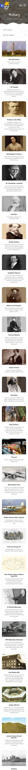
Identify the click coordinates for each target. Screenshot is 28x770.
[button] (2, 6)
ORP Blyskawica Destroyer (14, 639)
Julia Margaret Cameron (14, 154)
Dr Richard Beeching (14, 607)
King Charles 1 (14, 424)
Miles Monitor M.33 (14, 484)
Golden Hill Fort (14, 705)
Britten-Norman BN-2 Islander (14, 517)
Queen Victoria (14, 367)
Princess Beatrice (14, 334)
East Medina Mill (14, 672)
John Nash (14, 395)
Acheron (14, 768)
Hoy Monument (14, 59)
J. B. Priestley (14, 87)
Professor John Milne (14, 119)
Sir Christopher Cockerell (14, 183)
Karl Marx (14, 214)
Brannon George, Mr (14, 546)
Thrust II (14, 457)
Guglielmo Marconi (14, 272)
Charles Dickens (14, 241)
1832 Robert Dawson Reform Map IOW (14, 575)
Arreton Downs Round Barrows (14, 737)
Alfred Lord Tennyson (14, 305)
